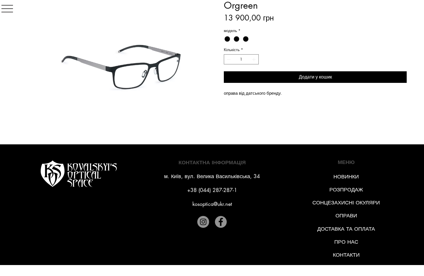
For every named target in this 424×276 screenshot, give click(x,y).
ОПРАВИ (346, 215)
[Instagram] (203, 222)
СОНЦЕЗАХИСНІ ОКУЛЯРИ (346, 202)
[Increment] (254, 59)
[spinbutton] (241, 59)
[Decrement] (228, 59)
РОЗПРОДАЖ (346, 189)
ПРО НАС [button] (346, 241)
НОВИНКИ (346, 176)
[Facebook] (221, 222)
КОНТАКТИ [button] (346, 254)
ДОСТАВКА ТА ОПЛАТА (346, 228)
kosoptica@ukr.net (212, 203)
